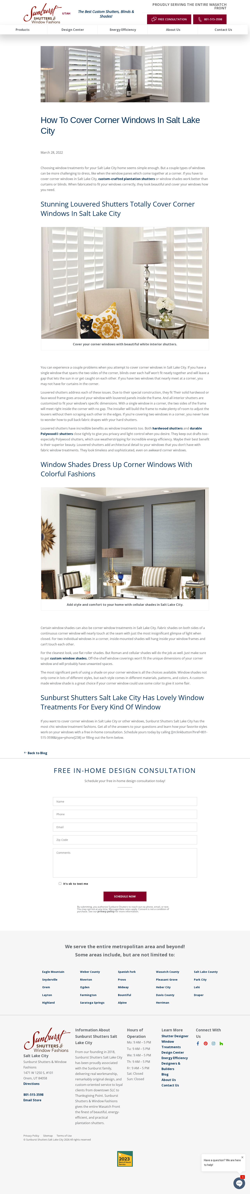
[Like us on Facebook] (198, 1044)
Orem (46, 987)
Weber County (90, 972)
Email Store (32, 1100)
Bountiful (124, 995)
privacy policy (106, 911)
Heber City (163, 987)
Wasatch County (167, 972)
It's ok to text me (75, 883)
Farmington (88, 995)
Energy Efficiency (175, 1058)
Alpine (122, 1002)
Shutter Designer (175, 1036)
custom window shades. (68, 658)
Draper (199, 995)
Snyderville (49, 979)
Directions (31, 1084)
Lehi (197, 987)
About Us (169, 1080)
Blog (165, 1074)
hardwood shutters (168, 428)
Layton (47, 995)
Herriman (162, 1002)
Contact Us (170, 1085)
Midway (123, 987)
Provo (122, 979)
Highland (48, 1002)
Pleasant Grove (167, 979)
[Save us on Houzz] (221, 1044)
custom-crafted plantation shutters (126, 179)
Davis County (165, 995)
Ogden (84, 987)
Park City (200, 979)
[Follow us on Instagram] (213, 1044)
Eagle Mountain (53, 972)
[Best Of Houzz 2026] (125, 1159)
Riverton (86, 979)
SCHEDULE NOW (125, 896)
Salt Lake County (206, 972)
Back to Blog (37, 753)
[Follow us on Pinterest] (206, 1044)
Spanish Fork (127, 972)
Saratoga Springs (92, 1002)
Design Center (173, 1052)
